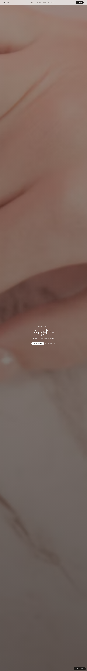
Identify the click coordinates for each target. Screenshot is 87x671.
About (33, 2)
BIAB (44, 2)
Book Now (80, 2)
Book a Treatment (38, 343)
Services (39, 2)
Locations (51, 2)
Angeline (6, 2)
